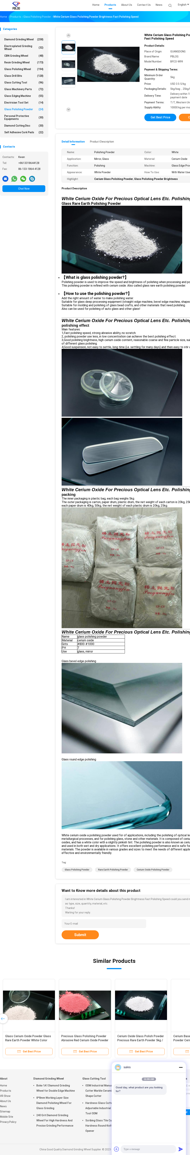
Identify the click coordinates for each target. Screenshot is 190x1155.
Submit (80, 935)
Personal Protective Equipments (23, 117)
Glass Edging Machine (23, 95)
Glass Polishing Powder (23, 109)
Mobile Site (6, 1116)
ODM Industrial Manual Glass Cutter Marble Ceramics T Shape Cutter (103, 1090)
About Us (5, 1101)
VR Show (5, 1095)
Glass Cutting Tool (23, 82)
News (3, 1106)
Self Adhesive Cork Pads (23, 132)
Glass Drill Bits (23, 75)
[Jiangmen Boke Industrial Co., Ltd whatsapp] (14, 179)
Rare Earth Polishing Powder (113, 869)
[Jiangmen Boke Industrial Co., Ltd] (16, 5)
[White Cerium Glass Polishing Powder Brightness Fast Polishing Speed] (108, 64)
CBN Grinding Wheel (23, 55)
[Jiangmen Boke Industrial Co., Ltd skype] (32, 179)
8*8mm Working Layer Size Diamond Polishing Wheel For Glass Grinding (54, 1103)
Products (5, 1090)
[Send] (181, 1149)
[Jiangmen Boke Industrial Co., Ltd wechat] (23, 179)
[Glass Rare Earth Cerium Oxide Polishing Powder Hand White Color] (65, 1005)
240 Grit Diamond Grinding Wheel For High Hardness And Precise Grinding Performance (54, 1120)
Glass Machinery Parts (23, 89)
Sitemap (5, 1111)
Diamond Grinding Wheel (23, 39)
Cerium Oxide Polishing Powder (153, 869)
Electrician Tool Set (23, 102)
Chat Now (24, 188)
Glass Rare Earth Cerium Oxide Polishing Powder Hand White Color (62, 1040)
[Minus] (180, 1067)
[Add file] (116, 1149)
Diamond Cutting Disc (23, 125)
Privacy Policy (8, 1121)
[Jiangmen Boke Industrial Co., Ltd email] (5, 179)
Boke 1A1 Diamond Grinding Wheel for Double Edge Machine (55, 1088)
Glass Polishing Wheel (23, 69)
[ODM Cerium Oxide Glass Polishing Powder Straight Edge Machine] (121, 1005)
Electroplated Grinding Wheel (23, 48)
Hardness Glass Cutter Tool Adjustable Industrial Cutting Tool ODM (102, 1108)
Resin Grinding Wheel (23, 62)
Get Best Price (160, 117)
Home (3, 1085)
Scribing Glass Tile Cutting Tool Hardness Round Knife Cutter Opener (104, 1125)
